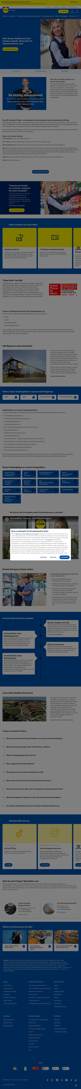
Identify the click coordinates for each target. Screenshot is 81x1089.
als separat (49, 539)
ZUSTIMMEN (64, 557)
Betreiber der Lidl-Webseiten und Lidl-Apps (27, 534)
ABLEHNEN (43, 557)
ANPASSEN (53, 557)
